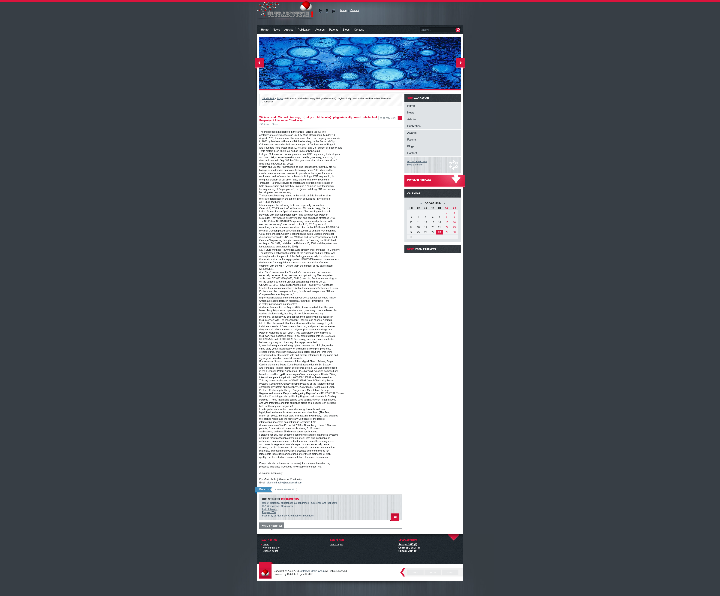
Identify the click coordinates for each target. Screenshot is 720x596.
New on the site (271, 547)
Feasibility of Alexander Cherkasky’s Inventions (288, 515)
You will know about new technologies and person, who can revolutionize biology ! (285, 9)
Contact (359, 29)
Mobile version (415, 164)
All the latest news (417, 161)
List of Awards (270, 509)
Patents (333, 29)
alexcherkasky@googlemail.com (284, 482)
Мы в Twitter (320, 11)
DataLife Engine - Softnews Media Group (266, 570)
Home (264, 29)
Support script (270, 550)
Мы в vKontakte (327, 11)
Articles (288, 29)
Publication (304, 29)
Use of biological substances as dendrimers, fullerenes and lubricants (300, 502)
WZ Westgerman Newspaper (277, 506)
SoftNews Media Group (312, 571)
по (341, 544)
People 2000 (269, 512)
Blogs (346, 29)
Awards (320, 29)
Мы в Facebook (333, 11)
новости (334, 544)
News (276, 29)
